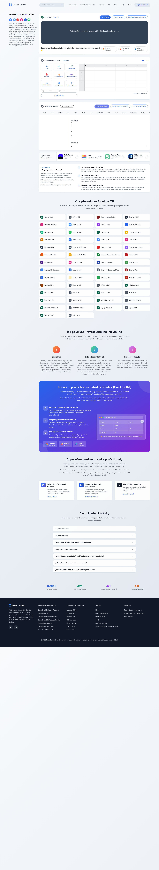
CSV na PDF (70, 630)
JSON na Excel (71, 620)
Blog (115, 5)
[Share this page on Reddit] (17, 19)
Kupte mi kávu (141, 5)
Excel (52, 112)
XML (109, 112)
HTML (83, 112)
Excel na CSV (71, 617)
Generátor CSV (43, 613)
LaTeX (75, 112)
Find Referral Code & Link (133, 610)
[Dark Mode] (123, 5)
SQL (68, 112)
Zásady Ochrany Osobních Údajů (106, 627)
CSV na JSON (71, 627)
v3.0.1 (29, 4)
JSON (44, 112)
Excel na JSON (71, 610)
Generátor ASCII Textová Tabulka (49, 620)
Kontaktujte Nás (101, 623)
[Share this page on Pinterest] (21, 19)
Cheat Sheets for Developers (134, 613)
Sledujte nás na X (68, 106)
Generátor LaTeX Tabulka (87, 5)
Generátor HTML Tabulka (46, 627)
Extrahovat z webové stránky (137, 17)
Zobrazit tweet (127, 494)
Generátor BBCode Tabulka (47, 617)
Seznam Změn (100, 617)
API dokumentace (101, 613)
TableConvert (51, 640)
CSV (91, 112)
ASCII (123, 112)
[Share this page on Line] (28, 19)
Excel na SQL (71, 613)
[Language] (130, 5)
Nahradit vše (60, 95)
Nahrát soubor (118, 17)
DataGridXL (143, 93)
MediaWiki (133, 112)
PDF (116, 112)
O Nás (97, 620)
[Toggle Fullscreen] (147, 60)
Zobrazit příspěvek (90, 496)
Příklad (106, 17)
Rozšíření (101, 5)
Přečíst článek (51, 496)
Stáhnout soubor (141, 106)
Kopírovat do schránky (121, 106)
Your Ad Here (128, 617)
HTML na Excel (72, 623)
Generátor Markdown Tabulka (48, 610)
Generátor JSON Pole (45, 623)
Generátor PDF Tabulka (46, 630)
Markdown (100, 112)
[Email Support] (16, 627)
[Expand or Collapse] (143, 60)
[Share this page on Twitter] (14, 19)
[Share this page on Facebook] (10, 19)
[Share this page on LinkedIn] (25, 19)
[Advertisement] (23, 61)
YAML (142, 112)
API (109, 5)
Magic (60, 112)
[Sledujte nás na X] (11, 627)
